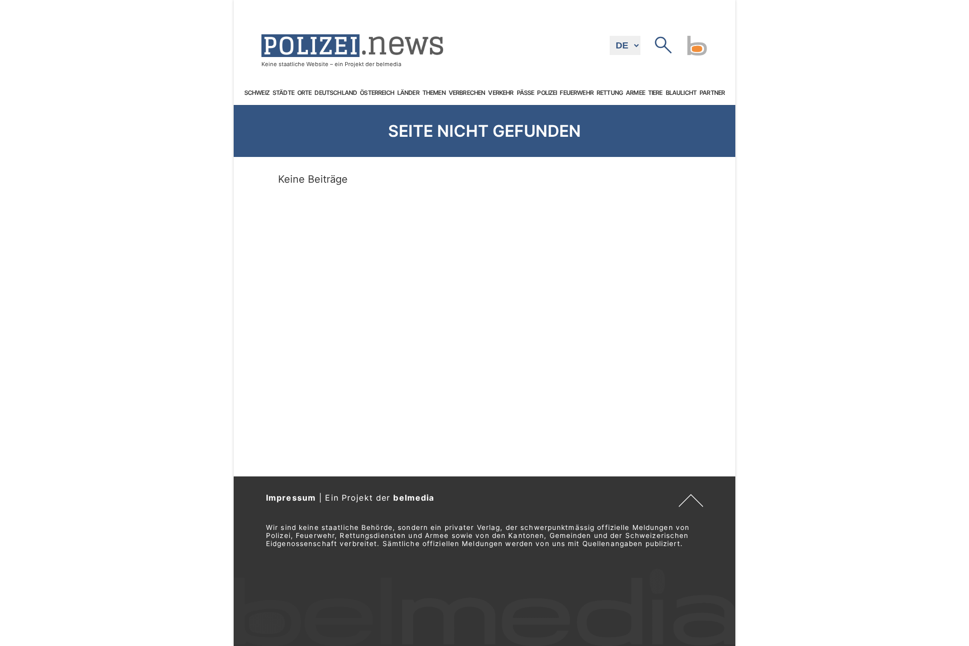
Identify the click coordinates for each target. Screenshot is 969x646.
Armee (635, 93)
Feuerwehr (576, 93)
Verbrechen (467, 93)
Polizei (547, 93)
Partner (712, 93)
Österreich (377, 93)
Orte (304, 93)
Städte (283, 93)
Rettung (610, 93)
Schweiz (257, 93)
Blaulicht (681, 93)
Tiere (655, 93)
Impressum (291, 498)
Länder (408, 93)
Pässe (525, 93)
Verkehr (500, 93)
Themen (434, 93)
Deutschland (335, 93)
